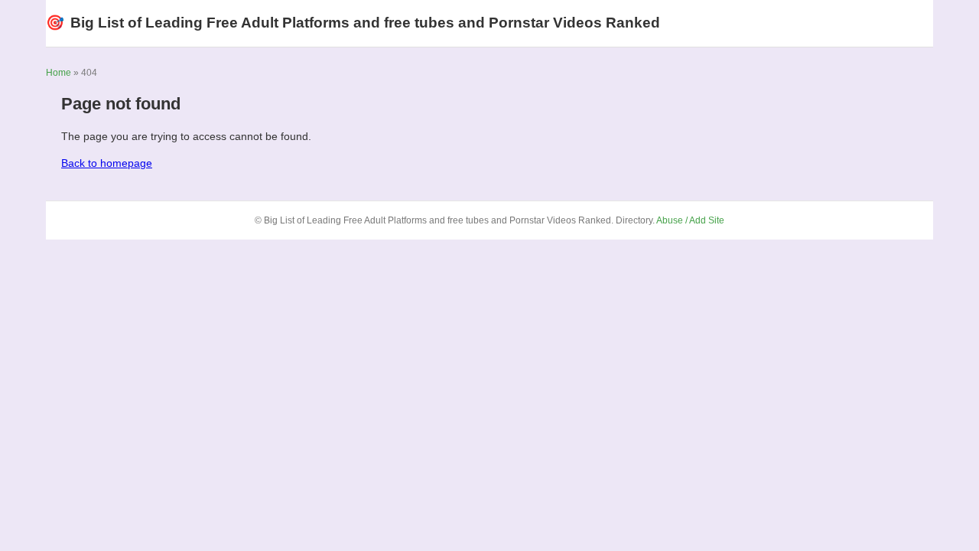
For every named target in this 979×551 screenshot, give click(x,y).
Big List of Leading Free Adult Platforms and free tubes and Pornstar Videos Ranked (353, 23)
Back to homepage (106, 163)
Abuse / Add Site (690, 220)
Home (58, 72)
